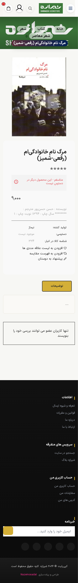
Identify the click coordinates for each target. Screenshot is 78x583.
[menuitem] (39, 405)
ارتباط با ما (68, 427)
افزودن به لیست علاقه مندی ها (42, 248)
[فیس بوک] (71, 547)
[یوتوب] (37, 547)
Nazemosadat (29, 575)
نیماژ (31, 227)
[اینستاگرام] (25, 547)
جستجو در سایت (64, 453)
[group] (30, 8)
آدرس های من (66, 500)
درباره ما (70, 420)
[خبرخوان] (48, 547)
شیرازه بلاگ (68, 460)
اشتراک (8, 530)
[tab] (57, 286)
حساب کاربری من (64, 486)
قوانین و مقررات (65, 413)
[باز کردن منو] (70, 8)
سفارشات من (67, 493)
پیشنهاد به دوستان (50, 259)
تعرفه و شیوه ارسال (64, 406)
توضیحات (57, 286)
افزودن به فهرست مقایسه (46, 253)
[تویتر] (59, 547)
